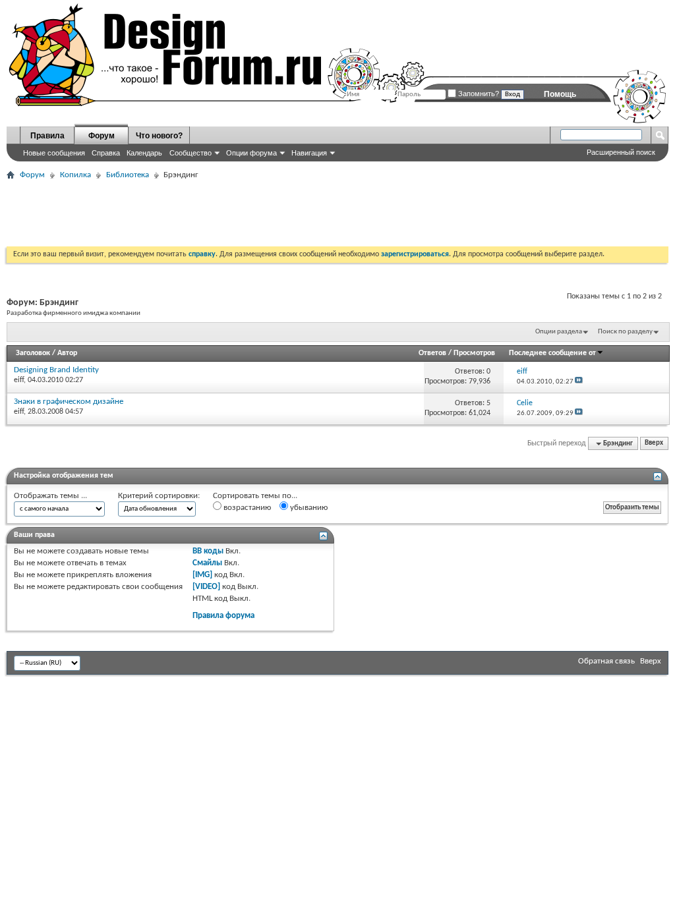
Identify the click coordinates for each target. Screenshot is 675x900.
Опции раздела (558, 331)
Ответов (432, 353)
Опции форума (251, 153)
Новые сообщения (54, 153)
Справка (106, 153)
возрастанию (246, 507)
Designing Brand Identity (56, 370)
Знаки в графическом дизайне (68, 401)
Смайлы (207, 563)
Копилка (75, 175)
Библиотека (127, 175)
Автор (67, 353)
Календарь (144, 153)
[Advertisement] (246, 213)
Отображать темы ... (50, 496)
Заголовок (33, 353)
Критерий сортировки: (159, 496)
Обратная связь (606, 661)
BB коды (207, 551)
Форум (101, 135)
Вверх (654, 443)
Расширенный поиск (621, 152)
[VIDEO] (206, 586)
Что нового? (159, 135)
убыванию (308, 507)
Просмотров (474, 353)
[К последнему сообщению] (579, 381)
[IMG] (202, 575)
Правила (47, 135)
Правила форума (223, 615)
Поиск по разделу (625, 331)
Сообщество (190, 153)
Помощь (560, 94)
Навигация (309, 153)
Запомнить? (477, 94)
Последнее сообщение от (552, 353)
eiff (19, 380)
